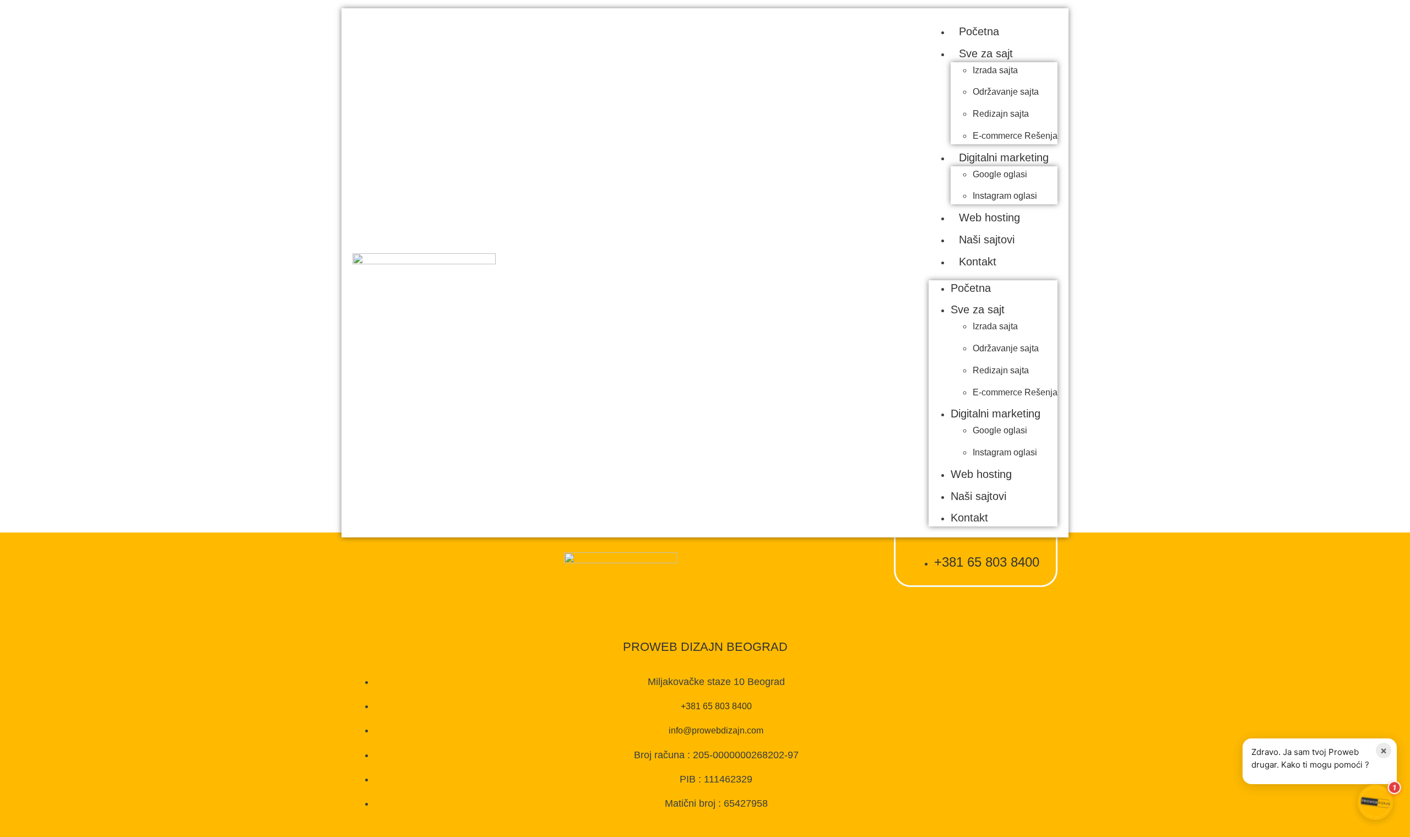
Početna (979, 31)
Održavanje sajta (1006, 91)
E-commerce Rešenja (1015, 135)
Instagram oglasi (1005, 195)
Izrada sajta (995, 70)
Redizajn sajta (1001, 113)
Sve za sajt (986, 53)
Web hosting (989, 217)
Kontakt (977, 262)
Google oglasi (1000, 174)
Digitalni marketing (1004, 157)
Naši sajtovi (987, 239)
